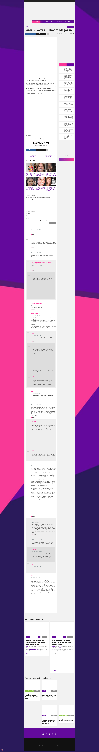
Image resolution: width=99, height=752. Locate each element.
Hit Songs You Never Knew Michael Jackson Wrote (41, 188)
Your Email (28, 213)
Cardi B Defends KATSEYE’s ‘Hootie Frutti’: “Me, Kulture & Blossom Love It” (61, 642)
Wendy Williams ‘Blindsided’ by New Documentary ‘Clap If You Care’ (32, 696)
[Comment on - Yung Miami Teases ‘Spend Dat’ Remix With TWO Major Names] (66, 104)
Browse (34, 19)
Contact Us (55, 745)
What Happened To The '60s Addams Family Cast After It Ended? (50, 189)
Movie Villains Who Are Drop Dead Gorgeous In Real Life (51, 174)
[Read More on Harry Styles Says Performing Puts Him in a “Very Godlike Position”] (49, 685)
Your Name (28, 209)
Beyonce (52, 21)
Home (39, 19)
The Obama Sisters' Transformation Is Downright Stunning (30, 188)
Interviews (51, 19)
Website (27, 217)
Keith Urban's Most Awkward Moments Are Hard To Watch (40, 174)
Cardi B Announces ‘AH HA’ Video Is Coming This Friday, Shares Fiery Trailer (35, 642)
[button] (73, 19)
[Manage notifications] (2, 750)
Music (28, 637)
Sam (73, 33)
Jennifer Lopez (59, 21)
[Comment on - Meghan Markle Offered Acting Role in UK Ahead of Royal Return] (66, 130)
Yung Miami (46, 21)
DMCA (51, 746)
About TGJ (38, 745)
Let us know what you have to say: (32, 199)
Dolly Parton (67, 21)
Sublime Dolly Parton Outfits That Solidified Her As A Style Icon (30, 174)
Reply (33, 234)
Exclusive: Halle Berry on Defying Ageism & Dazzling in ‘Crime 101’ (41, 1)
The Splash (42, 745)
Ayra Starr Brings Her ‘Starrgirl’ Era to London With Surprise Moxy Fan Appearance (48, 721)
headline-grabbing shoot (34, 649)
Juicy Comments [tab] (70, 64)
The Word (46, 745)
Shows (44, 19)
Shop (56, 19)
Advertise (61, 19)
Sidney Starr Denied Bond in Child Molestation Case (66, 719)
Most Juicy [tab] (63, 64)
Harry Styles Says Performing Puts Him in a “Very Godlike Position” (49, 695)
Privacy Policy (60, 745)
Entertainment (29, 690)
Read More (55, 670)
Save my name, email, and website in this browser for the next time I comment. (41, 220)
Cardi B (26, 26)
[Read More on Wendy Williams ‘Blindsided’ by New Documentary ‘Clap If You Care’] (32, 685)
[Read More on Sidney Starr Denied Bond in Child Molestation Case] (66, 710)
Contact (68, 19)
